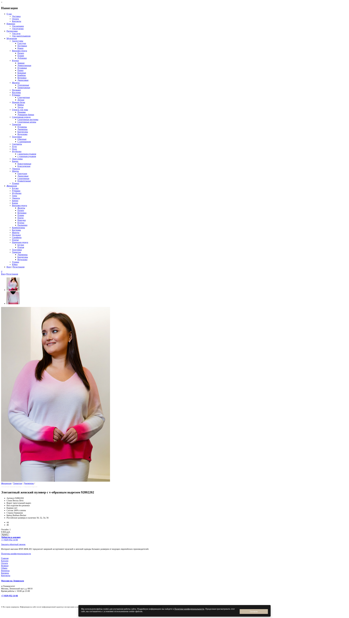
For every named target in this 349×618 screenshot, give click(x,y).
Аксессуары (17, 41)
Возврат (5, 565)
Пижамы (21, 112)
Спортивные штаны (26, 122)
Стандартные (23, 97)
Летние (20, 100)
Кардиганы (22, 132)
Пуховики (22, 68)
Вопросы (5, 570)
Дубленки (22, 58)
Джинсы (16, 168)
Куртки (15, 60)
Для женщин (18, 26)
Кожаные (21, 73)
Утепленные (23, 85)
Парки (20, 70)
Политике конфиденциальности (189, 609)
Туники (15, 262)
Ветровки (21, 78)
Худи (14, 146)
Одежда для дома (20, 110)
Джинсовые (22, 80)
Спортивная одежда (21, 117)
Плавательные (24, 181)
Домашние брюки (25, 114)
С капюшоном (24, 141)
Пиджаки (16, 90)
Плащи (20, 55)
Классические (23, 166)
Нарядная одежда (20, 242)
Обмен (4, 568)
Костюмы (16, 92)
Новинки (11, 24)
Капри (15, 203)
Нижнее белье (18, 102)
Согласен (254, 611)
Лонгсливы (17, 159)
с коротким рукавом (26, 154)
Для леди (16, 33)
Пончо (20, 218)
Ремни (20, 48)
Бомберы (21, 75)
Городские (22, 173)
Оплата (15, 19)
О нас (9, 14)
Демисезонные (24, 65)
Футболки (16, 151)
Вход (9, 267)
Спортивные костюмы (27, 119)
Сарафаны (17, 237)
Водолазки (22, 134)
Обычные (21, 139)
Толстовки (17, 137)
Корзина (5, 573)
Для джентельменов (21, 36)
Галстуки (21, 43)
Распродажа (12, 31)
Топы (14, 195)
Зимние (21, 63)
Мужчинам (12, 38)
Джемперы (22, 129)
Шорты (15, 171)
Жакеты (15, 232)
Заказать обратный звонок (13, 544)
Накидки (21, 220)
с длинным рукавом (26, 156)
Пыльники (22, 225)
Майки (20, 105)
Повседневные (24, 164)
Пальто (20, 53)
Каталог (5, 561)
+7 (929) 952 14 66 (9, 540)
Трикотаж (16, 124)
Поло (14, 149)
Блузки (15, 188)
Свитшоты (17, 144)
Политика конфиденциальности (16, 553)
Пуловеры (22, 127)
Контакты (16, 21)
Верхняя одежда (19, 51)
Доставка (16, 16)
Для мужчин (18, 28)
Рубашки (16, 95)
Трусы (20, 107)
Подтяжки (22, 46)
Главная (4, 558)
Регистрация (18, 267)
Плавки (15, 183)
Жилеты (16, 82)
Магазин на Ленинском (12, 581)
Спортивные (23, 178)
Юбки (15, 264)
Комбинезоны (18, 227)
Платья (15, 240)
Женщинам (12, 186)
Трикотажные (23, 87)
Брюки (15, 161)
